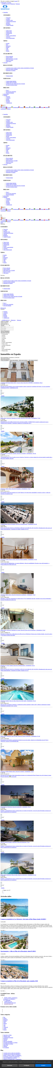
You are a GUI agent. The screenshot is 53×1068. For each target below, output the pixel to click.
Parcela (7, 51)
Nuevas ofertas (9, 57)
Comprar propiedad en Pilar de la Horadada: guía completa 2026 (19, 981)
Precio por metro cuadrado (12, 69)
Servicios (5, 62)
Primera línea (5, 350)
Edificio (5, 1023)
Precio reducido (9, 56)
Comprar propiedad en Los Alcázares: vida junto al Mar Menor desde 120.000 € (23, 919)
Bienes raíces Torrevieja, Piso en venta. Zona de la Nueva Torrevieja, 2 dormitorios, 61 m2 (20, 736)
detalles (2, 395)
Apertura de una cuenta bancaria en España (15, 83)
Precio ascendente (5, 360)
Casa (4, 1024)
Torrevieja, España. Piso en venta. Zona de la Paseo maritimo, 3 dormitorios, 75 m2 (19, 559)
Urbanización (9, 33)
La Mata (8, 19)
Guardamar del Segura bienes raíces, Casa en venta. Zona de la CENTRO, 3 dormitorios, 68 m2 (21, 382)
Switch (15, 1)
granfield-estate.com (8, 1004)
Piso (7, 44)
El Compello (6, 1047)
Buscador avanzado (5, 332)
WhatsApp (12, 3)
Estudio (7, 43)
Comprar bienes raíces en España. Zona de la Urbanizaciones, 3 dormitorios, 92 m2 (19, 524)
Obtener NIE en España (11, 82)
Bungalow (8, 46)
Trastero (3, 336)
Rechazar (9, 1065)
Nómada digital (9, 75)
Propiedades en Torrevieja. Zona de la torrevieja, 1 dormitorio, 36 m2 (16, 807)
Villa (7, 48)
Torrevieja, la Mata (7, 1035)
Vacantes (9, 2)
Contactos (8, 97)
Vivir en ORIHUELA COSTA (10, 1058)
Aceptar (43, 1065)
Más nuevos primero (5, 358)
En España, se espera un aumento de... (11, 1056)
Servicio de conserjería (11, 91)
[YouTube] (3, 1011)
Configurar (26, 1065)
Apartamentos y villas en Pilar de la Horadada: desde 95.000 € (18, 951)
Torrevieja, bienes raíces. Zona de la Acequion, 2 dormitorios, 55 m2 (15, 488)
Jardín (3, 339)
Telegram (18, 3)
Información (6, 94)
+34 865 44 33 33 (5, 320)
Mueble (3, 341)
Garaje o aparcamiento (11, 35)
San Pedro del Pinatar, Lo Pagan (10, 1042)
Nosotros (5, 95)
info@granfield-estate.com (10, 1002)
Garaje (4, 1028)
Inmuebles (5, 12)
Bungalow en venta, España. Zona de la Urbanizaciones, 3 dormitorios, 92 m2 (18, 665)
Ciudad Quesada (9, 25)
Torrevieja (8, 17)
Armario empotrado (6, 345)
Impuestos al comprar (10, 70)
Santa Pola (5, 1045)
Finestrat (5, 1046)
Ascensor (8, 36)
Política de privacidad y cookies (43, 1062)
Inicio (2, 222)
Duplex (7, 47)
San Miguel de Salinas (8, 1043)
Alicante (8, 22)
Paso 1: (7, 90)
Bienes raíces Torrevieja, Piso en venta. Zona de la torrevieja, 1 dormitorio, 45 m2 (18, 875)
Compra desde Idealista (11, 81)
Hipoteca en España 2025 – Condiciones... (12, 1059)
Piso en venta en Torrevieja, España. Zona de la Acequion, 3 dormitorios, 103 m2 (18, 453)
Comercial (5, 1027)
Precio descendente (14, 360)
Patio (3, 348)
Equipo (7, 99)
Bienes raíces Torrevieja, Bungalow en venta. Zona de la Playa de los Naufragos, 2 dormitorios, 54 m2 (23, 630)
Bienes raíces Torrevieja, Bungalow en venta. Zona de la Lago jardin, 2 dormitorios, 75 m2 (20, 418)
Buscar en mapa (9, 60)
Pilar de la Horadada (7, 1041)
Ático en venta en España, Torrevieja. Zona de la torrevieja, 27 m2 (15, 842)
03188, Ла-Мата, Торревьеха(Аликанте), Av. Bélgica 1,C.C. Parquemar (10, 999)
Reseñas (8, 100)
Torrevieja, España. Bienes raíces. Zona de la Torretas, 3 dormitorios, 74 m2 (17, 771)
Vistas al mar (9, 30)
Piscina (7, 34)
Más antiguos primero (33, 360)
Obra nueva (8, 61)
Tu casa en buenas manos (11, 85)
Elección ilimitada (10, 92)
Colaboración (3, 2)
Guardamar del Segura (11, 21)
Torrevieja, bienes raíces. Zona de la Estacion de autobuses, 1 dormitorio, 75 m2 (18, 594)
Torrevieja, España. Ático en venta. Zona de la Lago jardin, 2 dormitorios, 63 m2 (18, 700)
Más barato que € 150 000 (11, 58)
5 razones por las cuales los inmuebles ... (12, 1053)
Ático (7, 49)
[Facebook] (3, 1010)
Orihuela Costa (9, 20)
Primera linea (9, 31)
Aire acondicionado (10, 38)
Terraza (3, 335)
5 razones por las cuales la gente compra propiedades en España (20, 68)
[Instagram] (3, 1009)
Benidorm (8, 24)
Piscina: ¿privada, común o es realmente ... (12, 1055)
